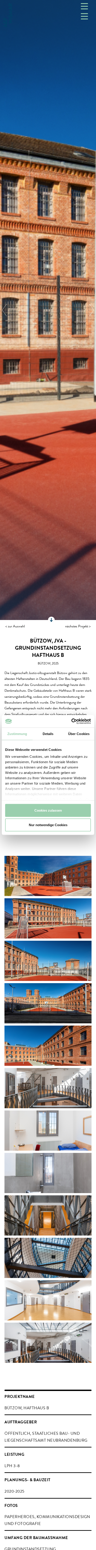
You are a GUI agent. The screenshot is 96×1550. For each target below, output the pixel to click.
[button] (9, 310)
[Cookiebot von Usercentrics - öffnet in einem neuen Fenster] (71, 721)
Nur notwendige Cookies (48, 825)
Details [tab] (48, 733)
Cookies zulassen (48, 810)
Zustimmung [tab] (17, 733)
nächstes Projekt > (78, 626)
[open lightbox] (48, 876)
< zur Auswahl (15, 626)
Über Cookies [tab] (79, 733)
